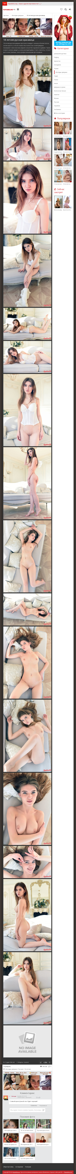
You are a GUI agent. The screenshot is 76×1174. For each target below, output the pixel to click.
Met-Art (12, 1062)
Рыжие (56, 68)
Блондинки (57, 65)
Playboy (56, 57)
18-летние (27, 1069)
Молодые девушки (11, 1069)
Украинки (57, 106)
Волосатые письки (60, 91)
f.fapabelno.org (68, 1172)
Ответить (34, 1105)
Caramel (26, 1062)
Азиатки (56, 94)
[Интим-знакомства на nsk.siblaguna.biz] (63, 45)
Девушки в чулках (59, 87)
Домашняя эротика (60, 54)
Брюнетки (57, 61)
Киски (56, 83)
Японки (56, 98)
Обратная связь (8, 1167)
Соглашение (19, 1167)
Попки (56, 80)
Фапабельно (9, 9)
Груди (56, 76)
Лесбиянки (57, 109)
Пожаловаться (43, 1105)
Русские (20, 1069)
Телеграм (28, 1167)
